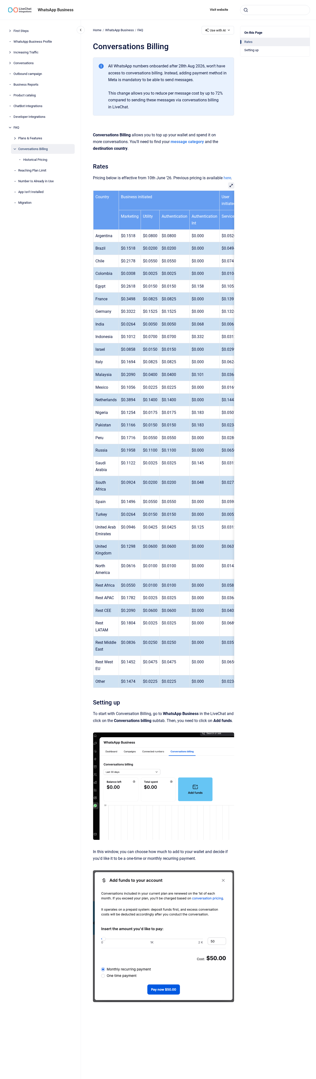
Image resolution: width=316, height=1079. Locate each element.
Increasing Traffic (25, 52)
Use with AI (218, 30)
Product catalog (24, 95)
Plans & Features (30, 138)
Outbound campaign (27, 74)
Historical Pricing (35, 160)
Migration (24, 202)
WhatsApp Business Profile (32, 41)
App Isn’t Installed (30, 192)
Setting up (251, 50)
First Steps (21, 31)
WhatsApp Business (55, 9)
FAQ (16, 127)
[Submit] (246, 10)
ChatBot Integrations (27, 106)
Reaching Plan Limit (32, 170)
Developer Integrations (29, 117)
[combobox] (275, 10)
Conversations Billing (33, 149)
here (227, 178)
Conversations (23, 63)
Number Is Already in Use (36, 181)
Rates (248, 42)
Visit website (219, 9)
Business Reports (25, 84)
